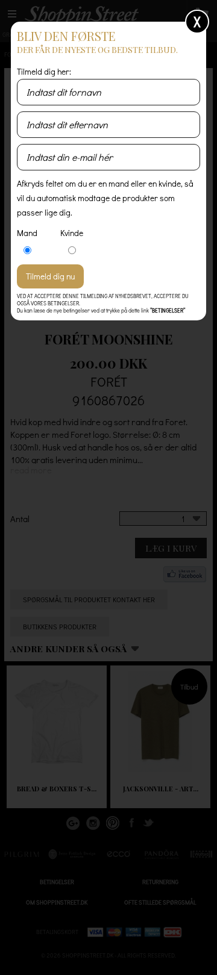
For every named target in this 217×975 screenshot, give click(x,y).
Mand (27, 232)
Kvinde (71, 232)
